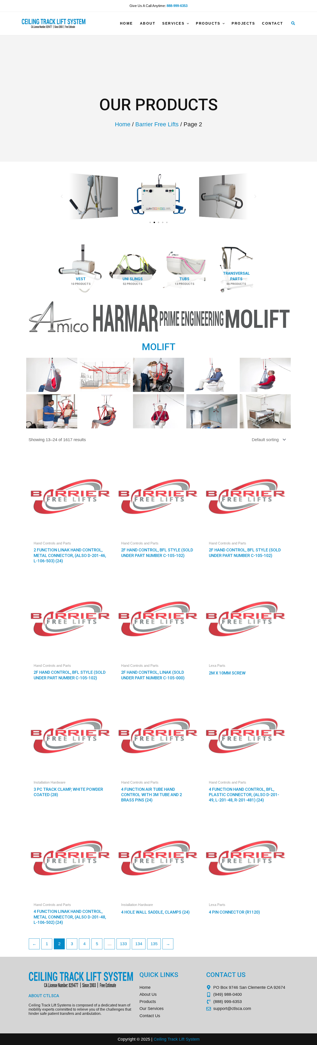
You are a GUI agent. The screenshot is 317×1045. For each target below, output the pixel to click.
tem (196, 1039)
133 (123, 943)
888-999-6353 (177, 6)
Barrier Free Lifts (157, 124)
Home (122, 124)
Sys (188, 1039)
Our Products (158, 104)
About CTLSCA (44, 995)
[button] (293, 23)
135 (154, 943)
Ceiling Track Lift (169, 1039)
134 (138, 943)
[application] (186, 23)
